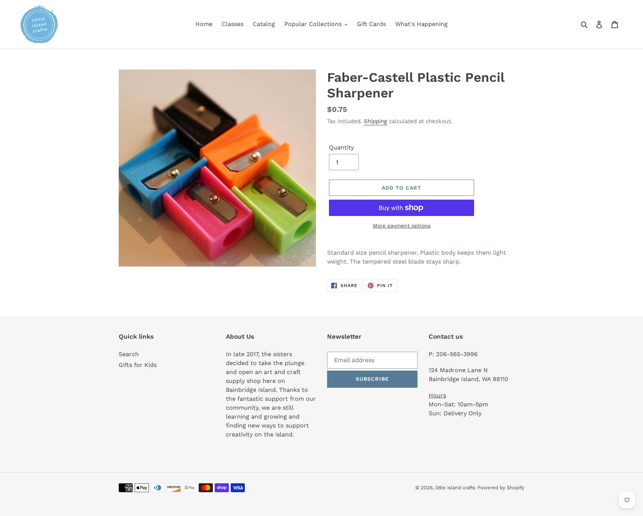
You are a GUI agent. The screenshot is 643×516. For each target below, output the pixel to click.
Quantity (341, 147)
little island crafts (455, 487)
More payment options (402, 226)
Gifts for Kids (138, 364)
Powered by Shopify (500, 487)
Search (129, 354)
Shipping (375, 121)
